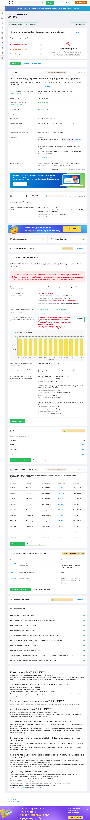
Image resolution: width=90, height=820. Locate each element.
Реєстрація (81, 2)
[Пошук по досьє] (2, 17)
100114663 (61, 504)
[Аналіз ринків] (2, 47)
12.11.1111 (13, 572)
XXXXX (83, 444)
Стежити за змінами (17, 24)
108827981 (61, 498)
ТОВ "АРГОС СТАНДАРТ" (14, 801)
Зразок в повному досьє (21, 460)
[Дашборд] (2, 13)
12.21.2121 (13, 564)
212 (50, 211)
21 (57, 211)
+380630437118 (56, 169)
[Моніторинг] (2, 32)
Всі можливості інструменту (41, 460)
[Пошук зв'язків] (2, 42)
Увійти (68, 2)
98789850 (60, 521)
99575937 (60, 515)
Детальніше (72, 123)
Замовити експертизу (80, 24)
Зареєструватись (20, 184)
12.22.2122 (13, 578)
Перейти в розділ (17, 421)
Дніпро (24, 787)
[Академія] (2, 52)
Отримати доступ (68, 248)
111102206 (61, 493)
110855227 (61, 487)
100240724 (61, 510)
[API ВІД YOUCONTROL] (2, 27)
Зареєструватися (75, 817)
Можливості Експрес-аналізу (32, 63)
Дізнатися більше (72, 229)
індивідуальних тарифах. (71, 8)
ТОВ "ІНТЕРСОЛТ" (13, 799)
